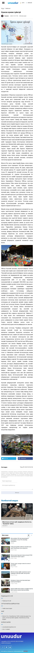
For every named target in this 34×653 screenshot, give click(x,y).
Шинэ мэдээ (5, 535)
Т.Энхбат (6, 16)
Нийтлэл (8, 8)
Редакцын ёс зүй (6, 600)
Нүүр (2, 8)
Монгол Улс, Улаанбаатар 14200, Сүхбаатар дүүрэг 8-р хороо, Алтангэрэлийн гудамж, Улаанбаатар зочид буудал (16, 617)
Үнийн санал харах (7, 608)
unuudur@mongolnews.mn (9, 627)
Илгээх (17, 492)
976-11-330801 (6, 629)
